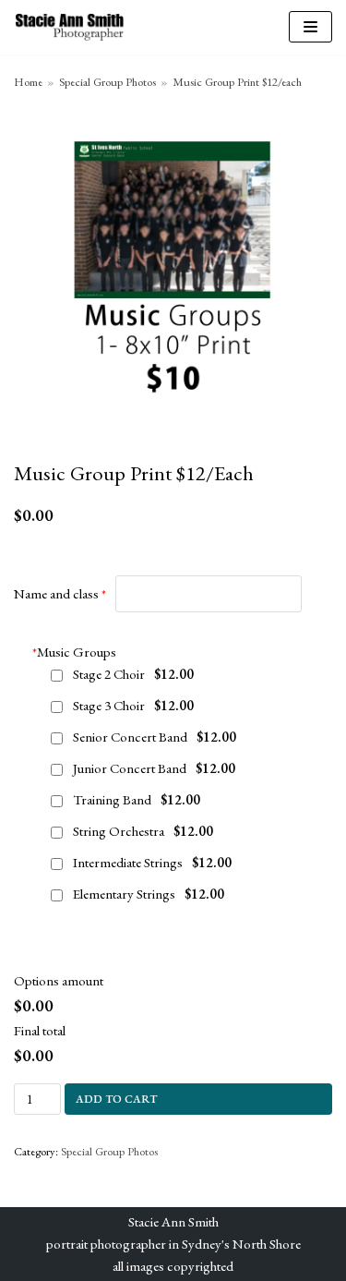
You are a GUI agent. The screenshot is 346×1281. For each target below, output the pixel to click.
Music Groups (74, 651)
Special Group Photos (107, 82)
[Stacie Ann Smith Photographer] (69, 27)
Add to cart (116, 1099)
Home (28, 82)
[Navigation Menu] (310, 26)
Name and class (56, 593)
